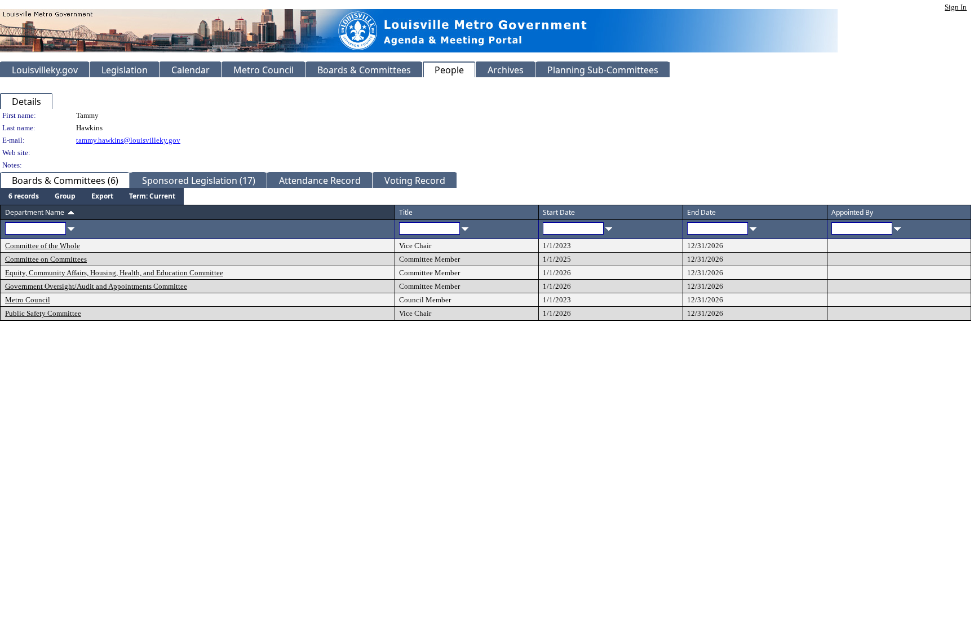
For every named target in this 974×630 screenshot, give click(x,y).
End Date (701, 212)
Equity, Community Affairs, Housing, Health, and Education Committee (114, 272)
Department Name (34, 212)
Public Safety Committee (43, 313)
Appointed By (852, 212)
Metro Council (27, 300)
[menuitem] (24, 196)
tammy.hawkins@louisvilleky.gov (128, 140)
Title (406, 212)
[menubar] (92, 196)
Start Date (559, 212)
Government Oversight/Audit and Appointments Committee (96, 286)
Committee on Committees (46, 259)
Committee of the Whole (42, 245)
